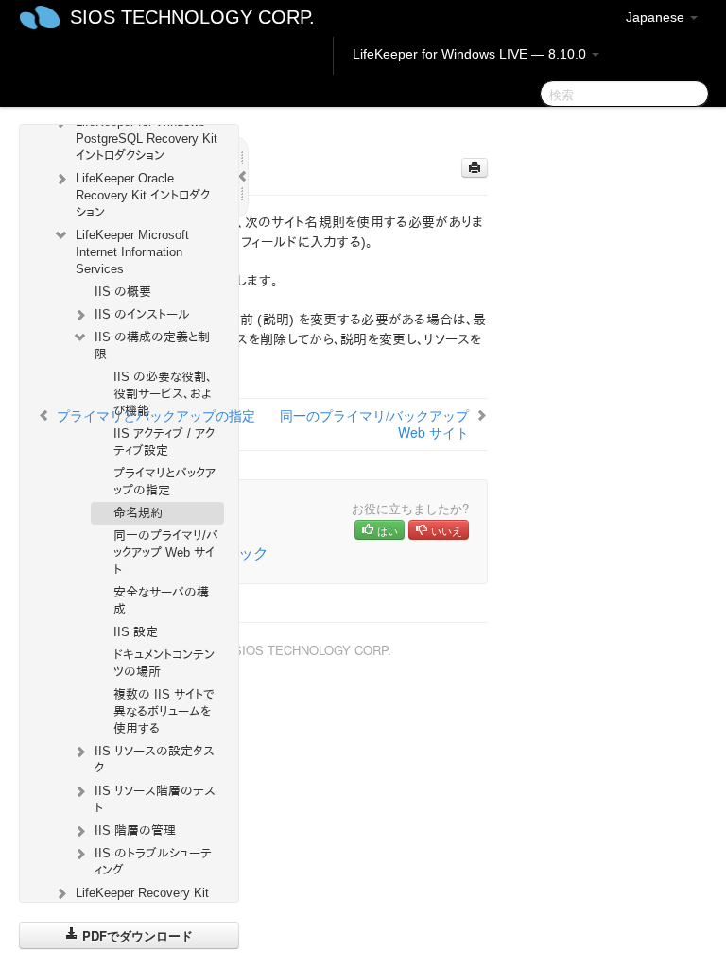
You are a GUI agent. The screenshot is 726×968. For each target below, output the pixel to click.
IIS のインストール (142, 314)
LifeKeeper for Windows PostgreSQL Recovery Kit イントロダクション (146, 138)
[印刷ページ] (474, 168)
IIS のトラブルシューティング (153, 861)
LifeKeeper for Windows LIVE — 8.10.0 (471, 53)
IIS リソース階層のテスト (155, 799)
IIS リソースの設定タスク (155, 759)
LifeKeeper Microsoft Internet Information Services (132, 252)
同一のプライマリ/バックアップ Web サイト (165, 552)
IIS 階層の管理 (135, 830)
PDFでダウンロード (135, 935)
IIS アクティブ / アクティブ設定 (164, 442)
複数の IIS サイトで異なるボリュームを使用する (164, 711)
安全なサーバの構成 (161, 600)
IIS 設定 (135, 632)
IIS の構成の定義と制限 (152, 345)
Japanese (657, 17)
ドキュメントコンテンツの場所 (164, 663)
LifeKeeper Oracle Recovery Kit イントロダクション (143, 195)
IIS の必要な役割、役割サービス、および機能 (163, 394)
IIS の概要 (123, 292)
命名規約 (138, 513)
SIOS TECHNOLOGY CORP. (192, 17)
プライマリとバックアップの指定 (164, 481)
